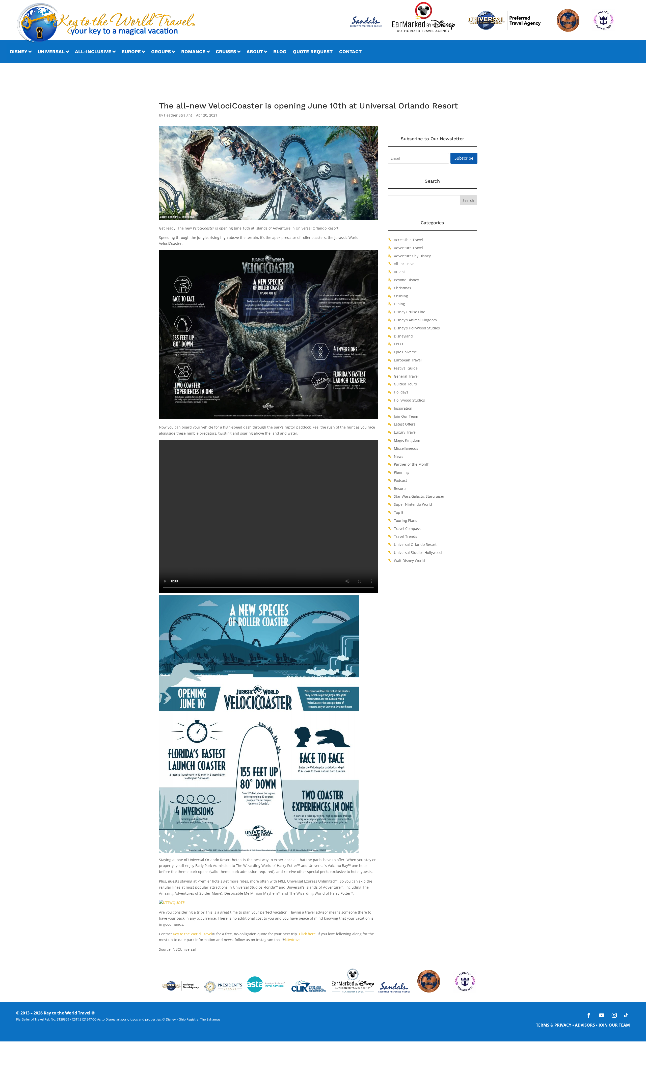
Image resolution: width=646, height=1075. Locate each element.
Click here (307, 933)
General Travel (406, 376)
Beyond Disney (406, 279)
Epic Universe (405, 352)
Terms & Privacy (553, 1025)
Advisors (585, 1025)
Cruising (401, 296)
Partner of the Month (411, 464)
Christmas (402, 288)
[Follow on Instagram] (614, 1015)
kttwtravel (293, 939)
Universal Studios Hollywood (418, 552)
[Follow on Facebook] (589, 1015)
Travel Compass (407, 528)
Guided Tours (405, 384)
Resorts (400, 488)
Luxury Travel (405, 432)
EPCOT (399, 344)
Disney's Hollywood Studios (417, 328)
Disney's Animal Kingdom (415, 320)
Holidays (401, 392)
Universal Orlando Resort (415, 544)
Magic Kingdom (407, 440)
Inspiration (403, 408)
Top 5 (398, 512)
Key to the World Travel (192, 933)
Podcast (400, 480)
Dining (399, 303)
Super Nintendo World (413, 504)
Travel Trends (405, 536)
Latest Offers (404, 424)
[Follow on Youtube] (602, 1015)
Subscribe (463, 158)
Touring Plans (405, 520)
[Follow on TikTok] (626, 1015)
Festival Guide (406, 368)
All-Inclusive (404, 263)
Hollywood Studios (409, 400)
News (398, 456)
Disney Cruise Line (409, 311)
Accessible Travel (408, 239)
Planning (401, 472)
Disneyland (403, 336)
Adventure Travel (408, 247)
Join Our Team (406, 416)
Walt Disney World (409, 560)
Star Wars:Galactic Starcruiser (419, 496)
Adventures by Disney (412, 255)
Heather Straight (178, 115)
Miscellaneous (406, 448)
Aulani (399, 271)
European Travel (408, 360)
